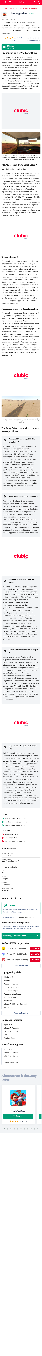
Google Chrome (10, 997)
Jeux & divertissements (28, 8)
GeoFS (6, 1035)
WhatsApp (8, 1001)
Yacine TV (8, 1007)
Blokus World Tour (11, 1063)
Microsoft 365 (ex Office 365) (15, 1004)
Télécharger (13, 8)
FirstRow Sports (10, 1038)
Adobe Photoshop (11, 984)
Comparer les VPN (21, 965)
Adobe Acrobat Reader (13, 994)
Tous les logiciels (21, 1013)
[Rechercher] (6, 2)
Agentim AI (8, 1025)
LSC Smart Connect (11, 1031)
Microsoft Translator (12, 1028)
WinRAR (7, 980)
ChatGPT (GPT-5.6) (11, 987)
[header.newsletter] (10, 2)
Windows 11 (8, 977)
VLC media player (11, 990)
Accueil (4, 8)
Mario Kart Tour (18, 1111)
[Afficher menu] (3, 2)
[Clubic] (21, 2)
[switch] (35, 2)
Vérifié (33, 14)
